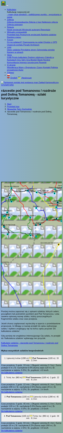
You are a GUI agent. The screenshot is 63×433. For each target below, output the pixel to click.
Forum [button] (10, 40)
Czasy (40, 67)
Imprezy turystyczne (29, 62)
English (13, 78)
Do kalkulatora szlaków (11, 372)
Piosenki (42, 62)
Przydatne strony (29, 50)
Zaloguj (10, 72)
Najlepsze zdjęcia (50, 22)
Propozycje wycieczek (30, 34)
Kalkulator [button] (11, 9)
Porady (26, 45)
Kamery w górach (15, 52)
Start (9, 104)
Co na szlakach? (15, 42)
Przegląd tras (13, 34)
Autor (20, 70)
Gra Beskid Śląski (34, 60)
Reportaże (45, 29)
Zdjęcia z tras (35, 22)
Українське (26, 78)
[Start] (3, 5)
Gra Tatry (21, 60)
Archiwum (34, 45)
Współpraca (13, 67)
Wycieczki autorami (31, 29)
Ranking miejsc (14, 37)
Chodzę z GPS (50, 42)
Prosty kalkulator (20, 57)
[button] (8, 75)
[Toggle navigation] (7, 5)
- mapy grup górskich (17, 14)
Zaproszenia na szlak (33, 42)
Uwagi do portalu (15, 45)
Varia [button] (9, 55)
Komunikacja (13, 62)
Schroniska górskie (46, 50)
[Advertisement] (31, 149)
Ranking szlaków (48, 34)
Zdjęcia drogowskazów (18, 22)
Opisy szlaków (14, 50)
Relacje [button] (10, 27)
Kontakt (47, 67)
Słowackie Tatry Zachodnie (19, 109)
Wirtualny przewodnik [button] (17, 32)
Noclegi (46, 60)
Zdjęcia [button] (10, 19)
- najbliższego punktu (37, 14)
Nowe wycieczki (14, 29)
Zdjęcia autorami (15, 24)
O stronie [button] (11, 65)
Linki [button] (9, 47)
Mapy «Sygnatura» (28, 67)
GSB (9, 57)
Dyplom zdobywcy (36, 57)
